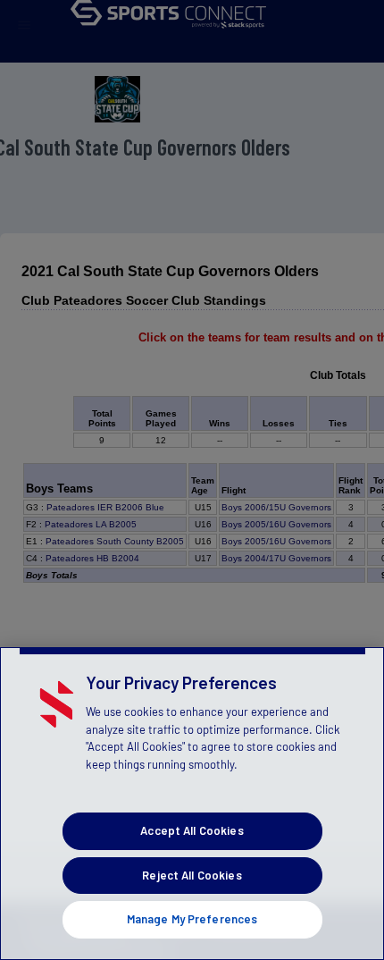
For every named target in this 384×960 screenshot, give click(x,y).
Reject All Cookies (191, 875)
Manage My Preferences (192, 919)
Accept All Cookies (191, 830)
